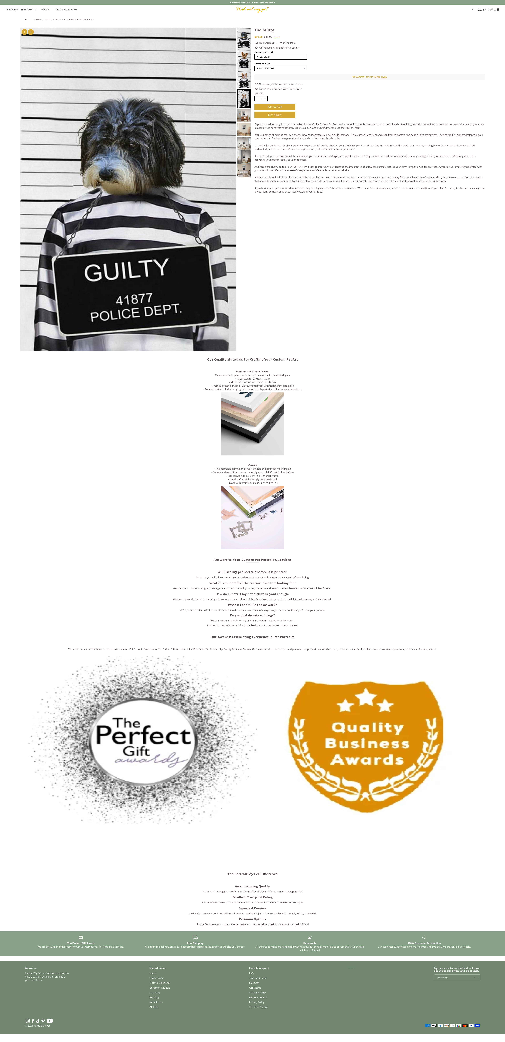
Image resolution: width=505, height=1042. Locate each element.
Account (481, 9)
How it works (28, 9)
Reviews (45, 9)
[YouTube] (50, 1021)
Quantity (259, 93)
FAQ (251, 973)
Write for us (156, 1002)
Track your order (258, 977)
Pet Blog (154, 997)
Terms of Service (258, 1007)
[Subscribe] (476, 977)
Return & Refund (258, 997)
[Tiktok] (37, 1021)
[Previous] (24, 32)
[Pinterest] (43, 1021)
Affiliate (154, 1007)
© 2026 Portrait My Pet (37, 1025)
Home (27, 19)
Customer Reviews (160, 987)
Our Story (155, 992)
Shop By (11, 9)
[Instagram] (28, 1021)
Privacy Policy (256, 1002)
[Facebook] (33, 1021)
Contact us (255, 987)
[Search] (473, 9)
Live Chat (254, 982)
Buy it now (275, 114)
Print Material (37, 19)
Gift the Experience (66, 9)
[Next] (31, 32)
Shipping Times (257, 992)
